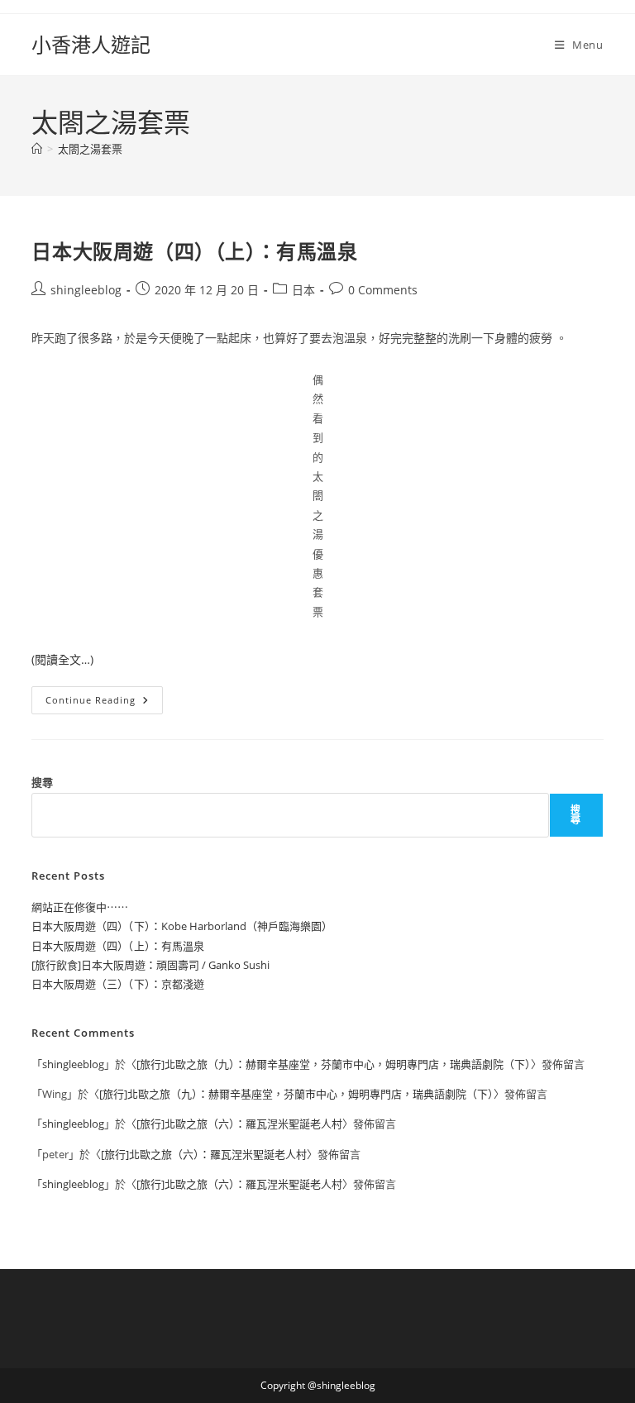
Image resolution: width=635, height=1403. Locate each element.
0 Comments (383, 290)
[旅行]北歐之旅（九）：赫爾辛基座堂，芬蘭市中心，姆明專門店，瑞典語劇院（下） (333, 1064)
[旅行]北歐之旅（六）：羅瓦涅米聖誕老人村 (239, 1123)
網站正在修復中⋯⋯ (79, 907)
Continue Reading (104, 703)
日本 (303, 290)
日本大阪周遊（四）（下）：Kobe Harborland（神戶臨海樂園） (181, 926)
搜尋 (42, 782)
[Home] (36, 148)
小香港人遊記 (90, 44)
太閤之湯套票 (90, 148)
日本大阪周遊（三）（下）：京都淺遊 (117, 983)
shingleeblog (86, 290)
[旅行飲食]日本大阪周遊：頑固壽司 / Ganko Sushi (150, 964)
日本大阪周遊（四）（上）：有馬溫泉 (194, 251)
